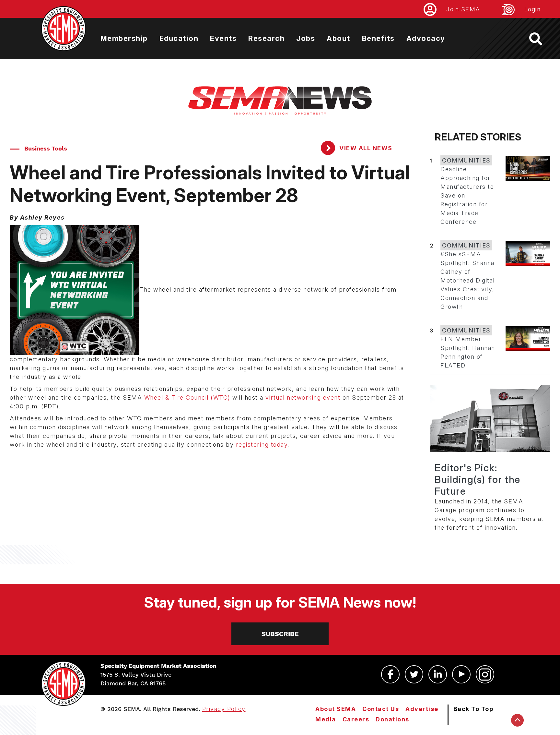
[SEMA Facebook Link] (390, 674)
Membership (124, 38)
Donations (392, 719)
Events (223, 38)
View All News (365, 148)
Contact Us (380, 708)
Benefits (378, 38)
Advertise (421, 708)
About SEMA (335, 708)
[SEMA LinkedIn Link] (437, 674)
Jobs (305, 38)
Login (532, 9)
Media (325, 719)
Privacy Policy (224, 708)
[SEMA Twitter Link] (414, 674)
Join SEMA (463, 9)
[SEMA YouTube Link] (461, 674)
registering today (262, 444)
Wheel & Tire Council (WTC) (187, 397)
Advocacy (425, 38)
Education (179, 38)
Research (266, 38)
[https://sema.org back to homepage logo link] (541, 38)
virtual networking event (302, 397)
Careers (356, 719)
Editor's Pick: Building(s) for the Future (477, 479)
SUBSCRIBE (280, 634)
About (338, 38)
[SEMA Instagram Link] (485, 674)
